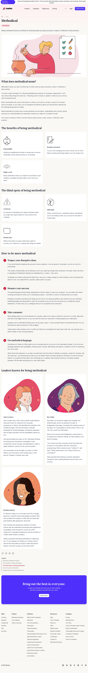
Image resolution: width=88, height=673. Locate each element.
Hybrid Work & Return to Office (36, 650)
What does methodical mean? (11, 560)
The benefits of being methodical (12, 563)
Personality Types (55, 634)
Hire (2, 628)
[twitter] (6, 553)
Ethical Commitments (71, 628)
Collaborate (4, 623)
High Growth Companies (34, 617)
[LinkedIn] (63, 665)
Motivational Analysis (17, 617)
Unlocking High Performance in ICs (37, 634)
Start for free (80, 8)
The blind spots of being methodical (14, 565)
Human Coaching (16, 623)
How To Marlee (54, 620)
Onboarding (30, 631)
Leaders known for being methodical (13, 570)
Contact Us (53, 639)
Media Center (54, 628)
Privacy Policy (70, 636)
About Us (53, 623)
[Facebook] (71, 665)
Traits (6, 16)
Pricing (54, 8)
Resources (45, 8)
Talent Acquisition (32, 628)
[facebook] (2, 553)
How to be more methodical (10, 568)
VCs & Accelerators (32, 623)
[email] (13, 553)
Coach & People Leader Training (75, 625)
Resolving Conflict (32, 653)
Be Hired (3, 631)
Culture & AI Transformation (34, 647)
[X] (74, 665)
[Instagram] (78, 665)
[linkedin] (9, 553)
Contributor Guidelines (72, 634)
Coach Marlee (16, 620)
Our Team (68, 623)
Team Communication (33, 645)
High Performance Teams (34, 636)
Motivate (3, 620)
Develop (3, 625)
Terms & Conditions (71, 639)
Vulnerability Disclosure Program (75, 631)
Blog (51, 617)
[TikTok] (86, 665)
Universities (30, 625)
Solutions (36, 8)
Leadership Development (34, 642)
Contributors (53, 636)
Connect (3, 617)
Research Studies (55, 631)
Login (71, 8)
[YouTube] (67, 665)
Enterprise (30, 620)
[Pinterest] (82, 665)
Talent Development (33, 639)
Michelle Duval (70, 620)
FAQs (51, 625)
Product (27, 8)
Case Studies (31, 656)
